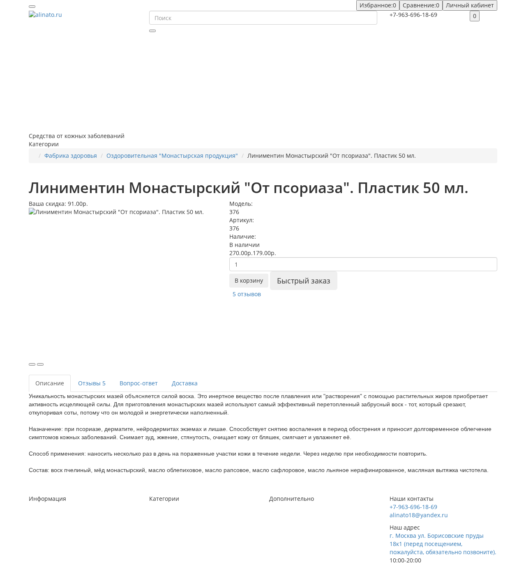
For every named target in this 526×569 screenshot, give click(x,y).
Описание (49, 383)
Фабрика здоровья (70, 155)
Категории (164, 498)
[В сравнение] (40, 364)
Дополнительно (291, 498)
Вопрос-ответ (139, 383)
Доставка (185, 383)
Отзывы (92, 383)
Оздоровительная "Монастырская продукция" (172, 155)
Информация (47, 498)
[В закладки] (32, 364)
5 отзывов (247, 294)
